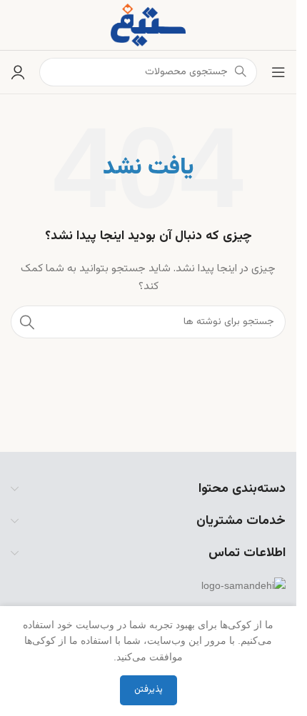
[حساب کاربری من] (18, 72)
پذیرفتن (148, 689)
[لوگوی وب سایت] (148, 25)
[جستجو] (27, 322)
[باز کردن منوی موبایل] (278, 72)
